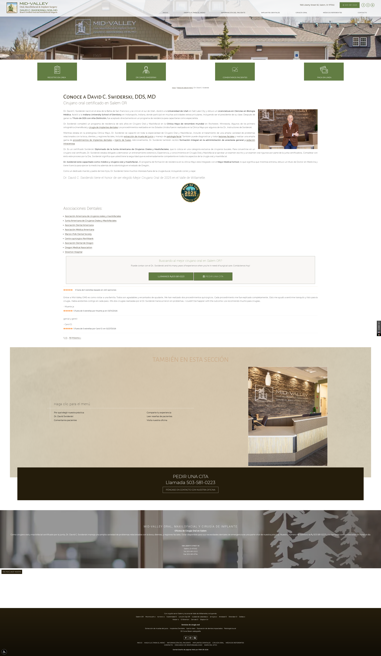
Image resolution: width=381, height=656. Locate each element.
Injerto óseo (190, 628)
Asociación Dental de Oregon (79, 243)
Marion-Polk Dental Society (78, 234)
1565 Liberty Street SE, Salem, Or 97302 (317, 5)
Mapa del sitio (210, 645)
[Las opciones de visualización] (4, 652)
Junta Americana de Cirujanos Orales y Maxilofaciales (90, 220)
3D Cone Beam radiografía (190, 631)
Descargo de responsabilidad (188, 645)
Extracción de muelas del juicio (156, 628)
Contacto (362, 12)
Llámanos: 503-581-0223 (171, 276)
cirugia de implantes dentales (103, 127)
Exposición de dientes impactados (210, 628)
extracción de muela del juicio (138, 136)
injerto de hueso (122, 140)
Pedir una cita (214, 276)
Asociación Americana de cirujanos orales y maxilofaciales (93, 216)
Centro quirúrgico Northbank (79, 238)
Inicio (165, 12)
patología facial (174, 136)
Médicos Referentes (332, 12)
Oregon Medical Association (78, 247)
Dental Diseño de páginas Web (184, 650)
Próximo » (76, 338)
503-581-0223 (192, 551)
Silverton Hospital (73, 252)
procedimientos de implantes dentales (92, 140)
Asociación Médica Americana (79, 229)
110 (70, 338)
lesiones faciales (226, 136)
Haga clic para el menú (194, 12)
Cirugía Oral (301, 12)
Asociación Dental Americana (79, 225)
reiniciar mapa (12, 572)
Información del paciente (233, 12)
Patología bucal (230, 628)
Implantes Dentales (270, 12)
